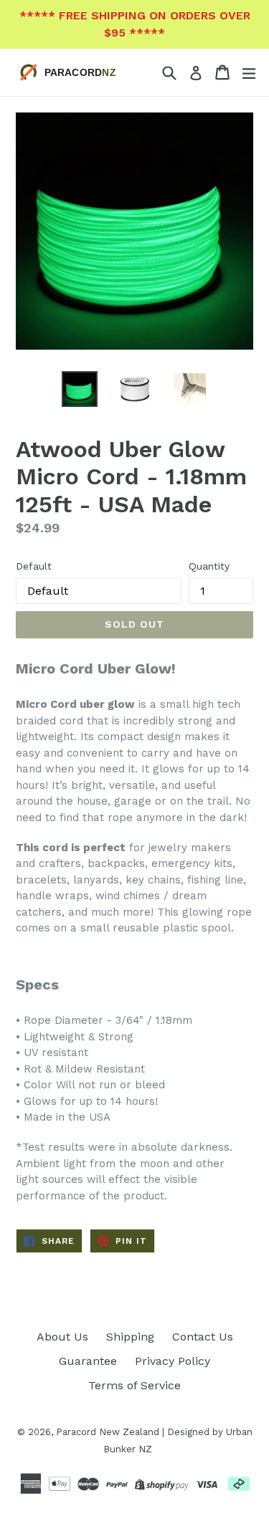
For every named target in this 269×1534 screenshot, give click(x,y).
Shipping (130, 1336)
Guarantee (88, 1361)
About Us (62, 1336)
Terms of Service (134, 1385)
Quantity (209, 566)
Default (34, 566)
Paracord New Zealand (107, 1432)
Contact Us (202, 1336)
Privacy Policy (172, 1361)
